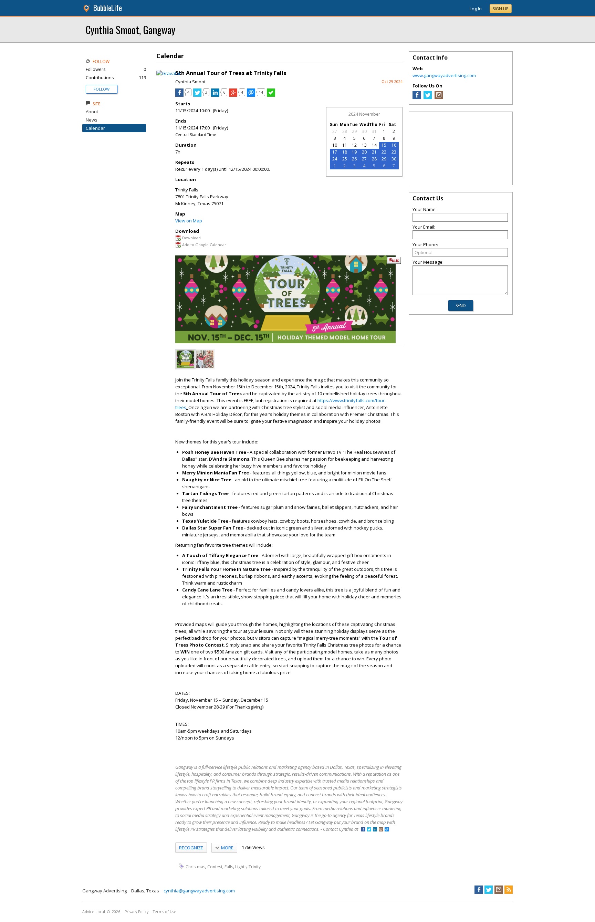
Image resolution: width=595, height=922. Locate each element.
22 (384, 152)
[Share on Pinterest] (394, 262)
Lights (241, 866)
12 (354, 145)
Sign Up (501, 9)
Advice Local (93, 911)
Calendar (95, 128)
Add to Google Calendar (204, 244)
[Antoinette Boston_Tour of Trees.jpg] (205, 359)
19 (354, 152)
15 (384, 145)
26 (354, 159)
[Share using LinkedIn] (215, 95)
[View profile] (168, 73)
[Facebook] (417, 97)
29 (354, 131)
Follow (101, 89)
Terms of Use (164, 911)
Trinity (255, 866)
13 (364, 145)
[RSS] (508, 890)
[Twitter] (428, 97)
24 (334, 159)
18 (344, 152)
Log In (476, 9)
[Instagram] (439, 97)
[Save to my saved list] (271, 95)
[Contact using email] (387, 829)
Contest (214, 866)
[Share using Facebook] (179, 95)
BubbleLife (107, 7)
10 (334, 145)
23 (394, 152)
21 (374, 152)
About (92, 111)
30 (364, 131)
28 (344, 131)
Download (191, 237)
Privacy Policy (136, 911)
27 (334, 131)
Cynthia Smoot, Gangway (130, 29)
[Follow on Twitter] (369, 829)
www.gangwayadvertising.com (444, 75)
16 (394, 145)
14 (374, 145)
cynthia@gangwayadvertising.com (199, 891)
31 (374, 131)
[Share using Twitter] (197, 95)
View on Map (188, 221)
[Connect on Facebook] (363, 829)
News (91, 120)
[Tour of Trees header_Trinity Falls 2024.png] (185, 359)
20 (364, 152)
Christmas (195, 866)
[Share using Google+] (233, 95)
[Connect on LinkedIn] (375, 829)
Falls (229, 866)
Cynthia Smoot (190, 81)
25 (344, 159)
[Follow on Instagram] (381, 829)
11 (344, 145)
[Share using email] (251, 95)
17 (334, 152)
